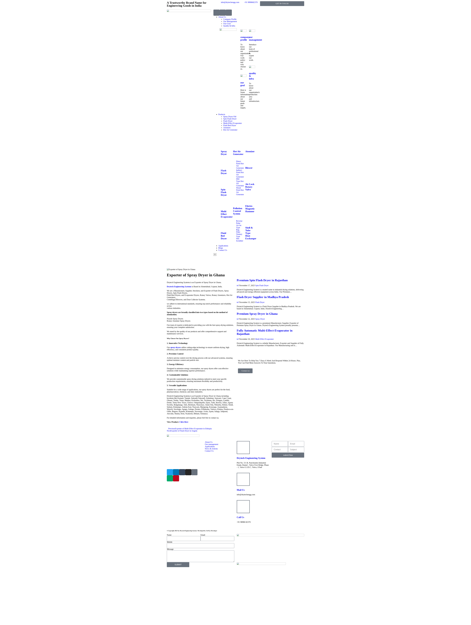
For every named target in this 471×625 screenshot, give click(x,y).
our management (255, 38)
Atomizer (226, 128)
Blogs (220, 248)
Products (221, 114)
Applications (223, 246)
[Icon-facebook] (194, 472)
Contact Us (222, 250)
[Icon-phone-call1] (216, 13)
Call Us (240, 517)
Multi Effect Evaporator (264, 339)
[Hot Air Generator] (236, 144)
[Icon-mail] (229, 13)
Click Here (183, 422)
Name (169, 535)
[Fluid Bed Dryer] (224, 226)
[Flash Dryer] (224, 163)
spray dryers (175, 347)
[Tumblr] (182, 472)
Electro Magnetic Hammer (250, 209)
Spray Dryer (224, 152)
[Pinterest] (176, 478)
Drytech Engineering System (251, 458)
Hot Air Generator (230, 130)
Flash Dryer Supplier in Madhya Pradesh (263, 297)
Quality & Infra (229, 26)
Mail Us (241, 490)
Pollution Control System (237, 211)
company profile (245, 38)
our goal (242, 84)
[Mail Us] (243, 479)
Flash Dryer (227, 121)
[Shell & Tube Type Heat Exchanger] (248, 220)
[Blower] (248, 161)
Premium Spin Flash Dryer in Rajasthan (262, 280)
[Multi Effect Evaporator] (224, 204)
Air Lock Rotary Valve (249, 187)
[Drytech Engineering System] (243, 447)
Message (170, 549)
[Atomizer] (248, 144)
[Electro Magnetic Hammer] (248, 199)
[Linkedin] (176, 472)
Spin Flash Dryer (229, 119)
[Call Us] (243, 506)
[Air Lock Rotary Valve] (248, 177)
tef (238, 285)
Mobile (169, 542)
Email (203, 535)
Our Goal (227, 24)
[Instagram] (188, 472)
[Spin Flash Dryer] (224, 182)
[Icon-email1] (223, 13)
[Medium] (170, 478)
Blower (248, 168)
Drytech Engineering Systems (179, 287)
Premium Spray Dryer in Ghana (257, 313)
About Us (222, 17)
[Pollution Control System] (236, 201)
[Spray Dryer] (224, 144)
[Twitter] (170, 472)
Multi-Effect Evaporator (232, 123)
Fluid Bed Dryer (229, 125)
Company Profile (229, 19)
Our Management (230, 21)
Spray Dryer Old (229, 117)
